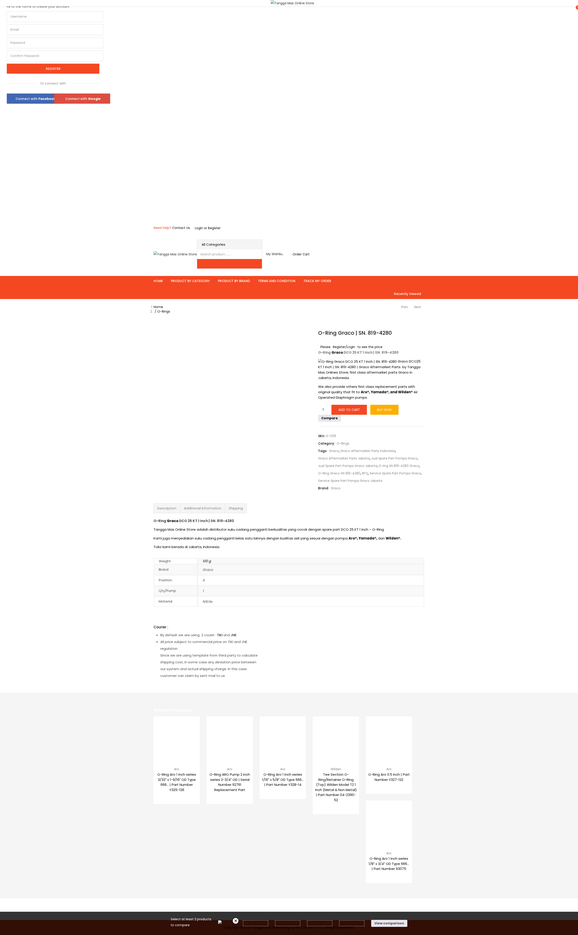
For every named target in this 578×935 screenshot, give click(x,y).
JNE (233, 635)
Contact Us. (181, 228)
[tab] (167, 508)
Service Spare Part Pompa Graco (395, 473)
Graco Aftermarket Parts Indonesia (367, 451)
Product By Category (190, 281)
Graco (337, 352)
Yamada (379, 392)
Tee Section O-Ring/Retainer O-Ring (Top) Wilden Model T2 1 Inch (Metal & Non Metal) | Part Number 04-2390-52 (336, 787)
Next (417, 307)
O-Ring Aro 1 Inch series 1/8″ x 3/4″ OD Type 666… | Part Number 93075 (389, 863)
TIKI (219, 635)
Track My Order (317, 281)
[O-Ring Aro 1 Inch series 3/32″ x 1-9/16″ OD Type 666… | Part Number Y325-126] (177, 739)
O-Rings (163, 311)
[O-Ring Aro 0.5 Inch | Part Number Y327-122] (389, 739)
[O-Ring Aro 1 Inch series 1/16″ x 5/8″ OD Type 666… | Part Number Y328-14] (283, 739)
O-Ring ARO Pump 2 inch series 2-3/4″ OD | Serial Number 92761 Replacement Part (230, 782)
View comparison (389, 923)
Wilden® (393, 538)
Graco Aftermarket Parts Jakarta (344, 458)
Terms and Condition (276, 281)
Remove (235, 921)
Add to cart (349, 409)
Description (166, 508)
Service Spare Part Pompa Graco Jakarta (350, 480)
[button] (299, 254)
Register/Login (344, 347)
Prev (404, 307)
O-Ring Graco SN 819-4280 (339, 473)
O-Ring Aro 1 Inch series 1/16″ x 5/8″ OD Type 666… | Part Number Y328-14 (283, 779)
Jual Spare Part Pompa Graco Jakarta (347, 466)
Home (158, 281)
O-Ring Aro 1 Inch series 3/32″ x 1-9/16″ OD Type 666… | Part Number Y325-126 (176, 782)
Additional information (202, 508)
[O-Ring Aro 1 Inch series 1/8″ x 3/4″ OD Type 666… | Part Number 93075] (389, 823)
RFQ (365, 473)
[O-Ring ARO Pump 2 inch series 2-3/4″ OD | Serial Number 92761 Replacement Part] (230, 739)
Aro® (353, 538)
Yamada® (367, 538)
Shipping (236, 508)
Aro (176, 769)
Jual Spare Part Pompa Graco (394, 458)
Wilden (336, 769)
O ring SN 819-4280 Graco (399, 466)
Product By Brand (234, 281)
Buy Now (384, 409)
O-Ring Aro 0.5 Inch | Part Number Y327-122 (389, 777)
